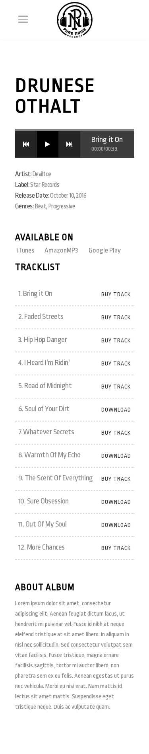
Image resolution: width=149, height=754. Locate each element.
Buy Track (116, 294)
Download (116, 409)
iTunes (26, 250)
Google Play (105, 250)
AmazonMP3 (62, 250)
